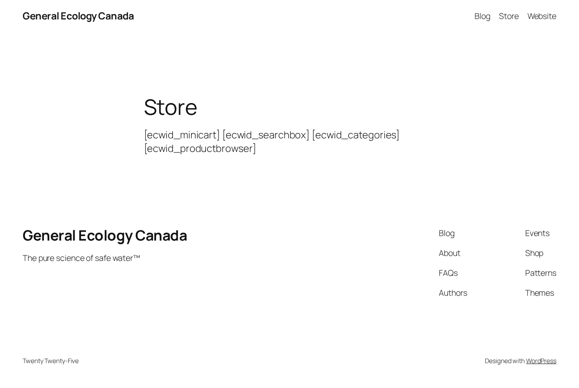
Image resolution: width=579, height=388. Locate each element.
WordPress (541, 360)
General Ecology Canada (78, 16)
